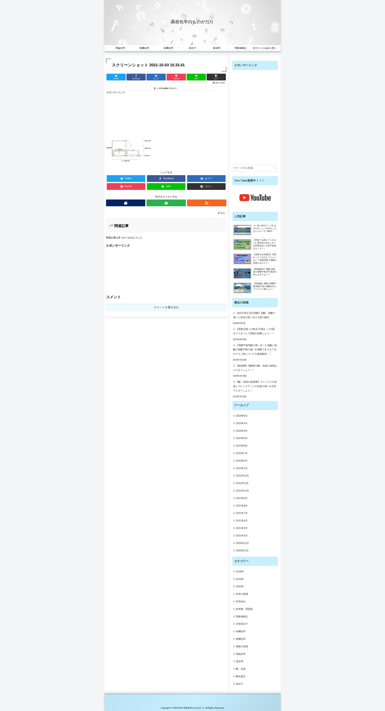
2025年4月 (242, 423)
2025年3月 (242, 431)
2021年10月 (242, 490)
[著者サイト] (125, 203)
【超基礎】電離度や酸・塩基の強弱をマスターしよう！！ (255, 367)
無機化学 (241, 639)
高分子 (239, 684)
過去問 (239, 661)
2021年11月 (242, 483)
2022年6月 (242, 460)
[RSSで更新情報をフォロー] (206, 203)
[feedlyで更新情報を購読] (166, 203)
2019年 (240, 579)
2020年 (240, 586)
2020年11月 (242, 550)
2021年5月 (242, 528)
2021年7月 (242, 513)
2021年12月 (242, 475)
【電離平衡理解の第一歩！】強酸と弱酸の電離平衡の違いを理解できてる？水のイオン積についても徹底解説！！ (255, 349)
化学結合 (241, 601)
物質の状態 (242, 646)
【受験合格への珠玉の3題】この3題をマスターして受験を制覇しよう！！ (254, 331)
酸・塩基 (241, 669)
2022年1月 (242, 468)
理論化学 (241, 654)
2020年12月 (242, 543)
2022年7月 (242, 453)
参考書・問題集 (244, 609)
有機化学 (241, 631)
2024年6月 (242, 438)
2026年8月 (242, 416)
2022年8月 (242, 445)
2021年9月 (242, 498)
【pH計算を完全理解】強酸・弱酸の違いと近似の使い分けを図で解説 (254, 315)
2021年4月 (242, 535)
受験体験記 (242, 616)
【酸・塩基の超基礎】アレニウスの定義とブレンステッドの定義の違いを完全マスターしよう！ (255, 386)
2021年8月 (242, 505)
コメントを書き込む (166, 307)
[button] (274, 168)
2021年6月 (242, 520)
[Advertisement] (166, 116)
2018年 (240, 571)
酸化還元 (241, 676)
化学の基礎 (242, 594)
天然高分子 (242, 624)
